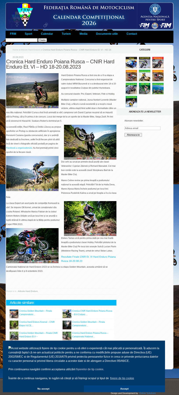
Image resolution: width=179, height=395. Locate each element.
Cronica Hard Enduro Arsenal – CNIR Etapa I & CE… (37, 324)
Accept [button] (124, 388)
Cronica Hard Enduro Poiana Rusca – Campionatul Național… (90, 335)
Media (83, 33)
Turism (66, 33)
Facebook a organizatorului (19, 148)
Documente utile (107, 33)
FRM (13, 33)
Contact (132, 33)
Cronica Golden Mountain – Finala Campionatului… (35, 313)
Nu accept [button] (43, 388)
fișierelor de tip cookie (89, 369)
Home (15, 50)
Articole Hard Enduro (30, 50)
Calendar (47, 33)
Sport (28, 33)
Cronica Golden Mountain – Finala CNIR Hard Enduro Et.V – (38, 335)
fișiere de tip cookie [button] (122, 378)
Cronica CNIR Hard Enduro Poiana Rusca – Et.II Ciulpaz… (92, 313)
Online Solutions (147, 393)
